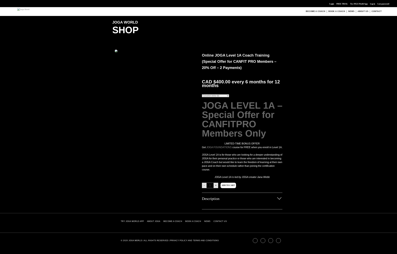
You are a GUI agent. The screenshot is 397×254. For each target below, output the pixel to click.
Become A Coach (315, 11)
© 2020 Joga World (131, 240)
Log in (372, 4)
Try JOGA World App (359, 4)
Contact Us (220, 221)
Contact (377, 11)
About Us (363, 11)
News (351, 11)
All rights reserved (156, 240)
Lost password (383, 4)
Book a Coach (336, 11)
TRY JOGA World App (132, 221)
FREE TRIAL (342, 4)
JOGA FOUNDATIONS (219, 147)
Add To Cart (228, 185)
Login (331, 4)
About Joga (153, 221)
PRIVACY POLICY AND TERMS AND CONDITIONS (194, 240)
